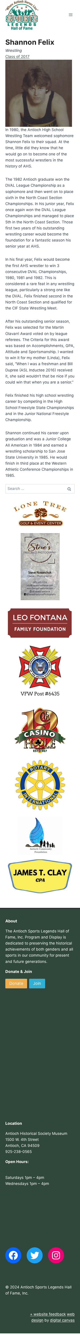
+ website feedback (48, 1314)
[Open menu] (70, 14)
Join (37, 983)
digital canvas (62, 1320)
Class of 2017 (17, 56)
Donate (16, 983)
